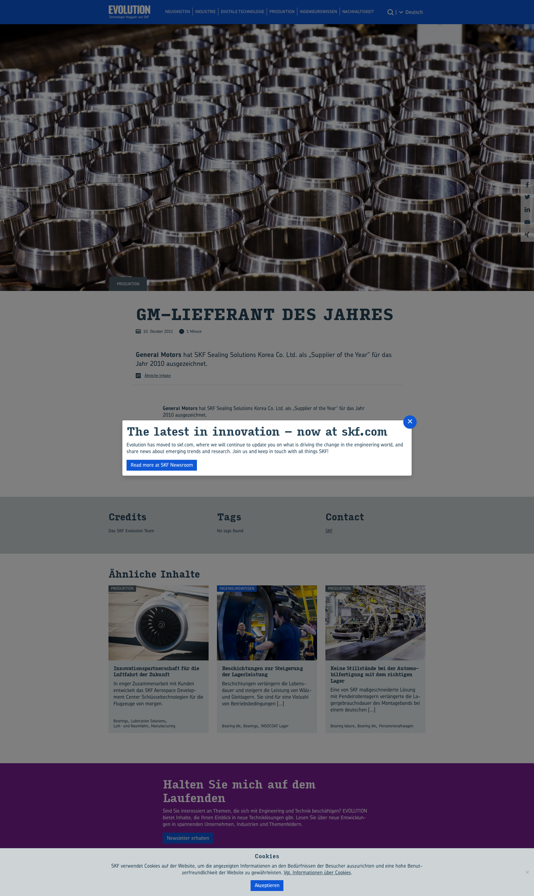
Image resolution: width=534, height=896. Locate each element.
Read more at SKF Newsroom (162, 464)
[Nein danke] (527, 872)
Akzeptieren (267, 885)
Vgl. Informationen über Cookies (317, 872)
